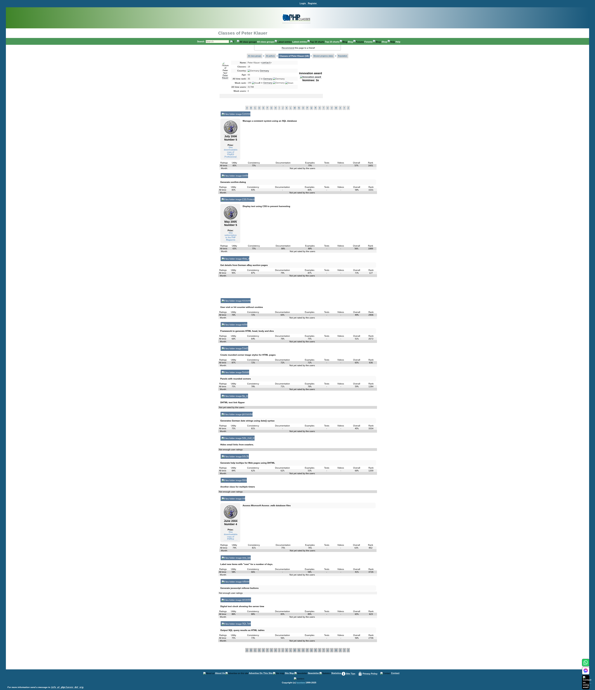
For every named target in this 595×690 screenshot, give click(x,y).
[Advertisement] (347, 85)
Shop (384, 41)
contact (266, 62)
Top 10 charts (332, 41)
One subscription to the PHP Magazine (231, 236)
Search (200, 41)
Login (303, 3)
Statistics (336, 673)
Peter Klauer (225, 76)
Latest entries (299, 41)
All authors (270, 56)
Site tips (350, 673)
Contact (395, 673)
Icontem (300, 682)
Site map (289, 673)
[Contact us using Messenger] (585, 672)
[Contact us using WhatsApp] (585, 664)
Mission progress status (323, 56)
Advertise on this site (261, 673)
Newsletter (313, 673)
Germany (264, 70)
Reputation (342, 56)
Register (312, 3)
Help (398, 41)
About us (220, 673)
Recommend (288, 48)
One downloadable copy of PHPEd (230, 535)
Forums (368, 41)
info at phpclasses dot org (67, 687)
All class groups (265, 41)
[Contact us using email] (587, 682)
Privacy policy (370, 673)
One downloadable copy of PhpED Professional (230, 152)
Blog (350, 41)
